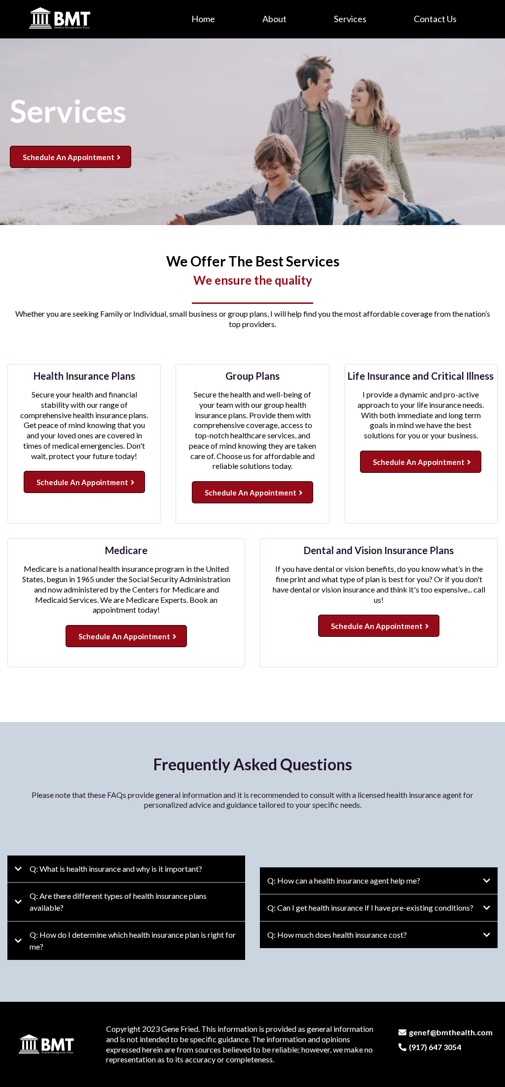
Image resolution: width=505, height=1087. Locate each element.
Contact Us (435, 18)
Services (350, 18)
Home (203, 18)
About (274, 18)
